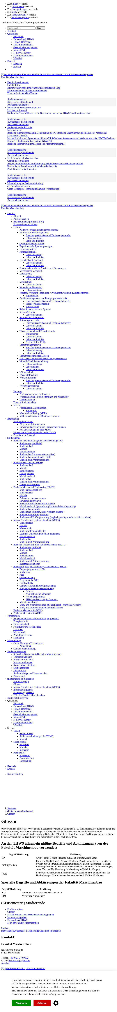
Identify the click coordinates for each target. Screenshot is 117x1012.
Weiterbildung (25, 184)
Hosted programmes (35, 596)
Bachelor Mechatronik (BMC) (21, 143)
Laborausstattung (34, 238)
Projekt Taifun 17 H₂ (36, 342)
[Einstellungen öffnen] (55, 1003)
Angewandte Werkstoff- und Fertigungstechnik (30, 163)
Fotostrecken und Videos (19, 90)
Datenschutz (25, 761)
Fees (22, 574)
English (17, 66)
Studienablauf (26, 446)
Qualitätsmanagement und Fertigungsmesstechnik (43, 298)
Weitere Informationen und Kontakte (37, 503)
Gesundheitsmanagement (25, 47)
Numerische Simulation (31, 287)
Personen (42, 90)
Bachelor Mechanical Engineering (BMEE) (34, 487)
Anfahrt (5, 963)
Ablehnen (41, 1003)
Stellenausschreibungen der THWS (36, 736)
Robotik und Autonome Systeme (35, 309)
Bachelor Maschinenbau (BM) (72, 133)
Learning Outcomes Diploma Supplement (40, 533)
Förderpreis (31, 410)
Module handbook (28, 602)
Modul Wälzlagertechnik (37, 303)
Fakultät (18, 83)
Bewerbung (19, 676)
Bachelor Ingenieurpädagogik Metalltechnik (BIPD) (32, 133)
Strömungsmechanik (29, 320)
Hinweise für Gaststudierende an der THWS (48, 113)
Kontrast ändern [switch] (15, 774)
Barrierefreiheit (27, 758)
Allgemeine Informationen (32, 424)
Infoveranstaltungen (22, 662)
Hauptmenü (18, 6)
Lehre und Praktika (35, 241)
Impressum (25, 755)
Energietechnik (60, 163)
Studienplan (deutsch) (30, 509)
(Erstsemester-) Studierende (20, 102)
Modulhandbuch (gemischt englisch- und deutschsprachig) (48, 506)
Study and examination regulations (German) (41, 607)
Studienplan (25, 479)
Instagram (24, 750)
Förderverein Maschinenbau (33, 407)
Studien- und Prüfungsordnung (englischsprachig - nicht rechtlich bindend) (55, 517)
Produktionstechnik (16, 169)
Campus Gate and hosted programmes (38, 585)
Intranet (23, 739)
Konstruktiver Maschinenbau (21, 166)
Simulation (31, 169)
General (29, 591)
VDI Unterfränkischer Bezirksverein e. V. (40, 416)
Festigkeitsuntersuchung (31, 260)
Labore (34, 90)
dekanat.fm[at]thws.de (19, 960)
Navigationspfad (20, 9)
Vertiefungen (23, 159)
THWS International (23, 44)
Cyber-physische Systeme (32, 243)
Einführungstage (21, 681)
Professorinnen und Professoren (35, 394)
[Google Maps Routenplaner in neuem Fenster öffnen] (23, 968)
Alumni (11, 88)
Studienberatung (21, 668)
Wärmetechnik (27, 372)
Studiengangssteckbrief (31, 443)
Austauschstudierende (17, 104)
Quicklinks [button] (12, 33)
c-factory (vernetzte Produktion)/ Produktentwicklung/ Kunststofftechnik (54, 293)
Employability (26, 583)
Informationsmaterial (23, 659)
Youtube (24, 747)
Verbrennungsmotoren (30, 345)
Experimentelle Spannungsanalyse (36, 246)
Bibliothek (18, 36)
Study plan (25, 572)
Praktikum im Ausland (80, 113)
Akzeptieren (21, 1003)
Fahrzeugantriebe (28, 249)
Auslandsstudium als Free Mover (35, 429)
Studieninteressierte (16, 99)
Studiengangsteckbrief (30, 547)
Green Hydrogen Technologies (22, 188)
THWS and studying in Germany (42, 599)
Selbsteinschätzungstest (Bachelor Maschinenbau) (37, 654)
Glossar (17, 684)
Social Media (19, 741)
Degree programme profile (32, 569)
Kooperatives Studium (24, 665)
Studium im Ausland (17, 113)
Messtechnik (26, 282)
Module (23, 449)
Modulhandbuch (27, 451)
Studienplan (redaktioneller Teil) (35, 457)
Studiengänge (19, 128)
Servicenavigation (20, 17)
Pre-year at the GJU (29, 580)
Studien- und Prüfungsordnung (34, 459)
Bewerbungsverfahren (30, 501)
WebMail (17, 58)
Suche (14, 12)
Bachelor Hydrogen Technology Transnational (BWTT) (40, 566)
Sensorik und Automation (32, 317)
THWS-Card (19, 670)
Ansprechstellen (22, 88)
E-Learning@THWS (23, 39)
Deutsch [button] (11, 61)
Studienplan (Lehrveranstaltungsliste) (37, 454)
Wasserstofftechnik (29, 375)
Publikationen (32, 306)
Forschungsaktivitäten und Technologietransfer (48, 235)
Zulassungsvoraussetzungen (33, 498)
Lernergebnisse (27, 473)
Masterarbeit (25, 528)
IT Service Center (21, 53)
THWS (16, 730)
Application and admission (38, 594)
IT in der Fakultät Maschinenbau (29, 695)
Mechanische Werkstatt (31, 271)
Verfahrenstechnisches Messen (34, 355)
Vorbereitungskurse (22, 657)
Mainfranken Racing (23, 55)
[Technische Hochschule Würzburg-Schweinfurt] (47, 74)
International (24, 109)
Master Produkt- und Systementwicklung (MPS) (30, 138)
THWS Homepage (22, 42)
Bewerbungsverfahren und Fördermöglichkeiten (43, 427)
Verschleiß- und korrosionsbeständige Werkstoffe (43, 358)
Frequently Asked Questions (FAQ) (37, 588)
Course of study (27, 577)
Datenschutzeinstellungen (24, 994)
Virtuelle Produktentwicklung (34, 361)
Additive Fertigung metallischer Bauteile (39, 230)
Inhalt (15, 3)
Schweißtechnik (27, 312)
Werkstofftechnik (28, 377)
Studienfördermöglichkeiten (33, 531)
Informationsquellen (23, 689)
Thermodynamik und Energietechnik (37, 331)
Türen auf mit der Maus (18, 93)
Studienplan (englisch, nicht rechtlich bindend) (42, 511)
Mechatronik (51, 166)
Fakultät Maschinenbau (12, 77)
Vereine (33, 93)
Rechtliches (19, 752)
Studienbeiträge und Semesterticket (30, 673)
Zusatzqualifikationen (30, 484)
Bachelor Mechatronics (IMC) (50, 143)
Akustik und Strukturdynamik (34, 232)
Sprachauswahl (18, 14)
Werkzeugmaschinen (29, 386)
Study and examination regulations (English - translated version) (50, 605)
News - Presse (26, 733)
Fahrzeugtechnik (75, 163)
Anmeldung (25, 646)
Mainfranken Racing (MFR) (33, 413)
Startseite (11, 808)
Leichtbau (40, 166)
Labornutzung (32, 366)
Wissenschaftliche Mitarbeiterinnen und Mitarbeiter (44, 397)
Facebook (24, 744)
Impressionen (32, 295)
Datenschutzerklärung (64, 987)
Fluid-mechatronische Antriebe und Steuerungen (43, 268)
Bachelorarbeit (27, 470)
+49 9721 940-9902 (18, 957)
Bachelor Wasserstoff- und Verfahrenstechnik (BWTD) (80, 138)
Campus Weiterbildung (48, 188)
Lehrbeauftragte (27, 399)
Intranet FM (19, 50)
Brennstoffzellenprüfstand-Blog (45, 88)
